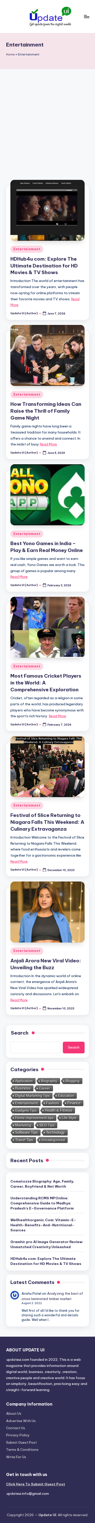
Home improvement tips (34, 1118)
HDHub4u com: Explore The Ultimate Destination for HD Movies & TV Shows (44, 266)
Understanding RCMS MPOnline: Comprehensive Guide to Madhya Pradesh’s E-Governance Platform (42, 1203)
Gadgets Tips (25, 1110)
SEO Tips (47, 1125)
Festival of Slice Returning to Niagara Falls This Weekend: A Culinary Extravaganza (47, 822)
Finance (74, 1103)
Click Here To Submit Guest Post (35, 1484)
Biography (49, 1081)
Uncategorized (53, 1140)
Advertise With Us (21, 1421)
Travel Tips (24, 1140)
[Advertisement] (47, 119)
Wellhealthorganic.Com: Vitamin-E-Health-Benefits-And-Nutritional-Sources (43, 1225)
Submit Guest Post (21, 1442)
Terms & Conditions (22, 1449)
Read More (48, 444)
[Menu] (86, 16)
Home (10, 54)
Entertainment (26, 249)
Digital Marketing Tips (32, 1096)
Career (44, 1088)
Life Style (69, 1118)
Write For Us (16, 1457)
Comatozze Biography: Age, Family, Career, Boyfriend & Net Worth (42, 1184)
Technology (55, 1132)
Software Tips (26, 1132)
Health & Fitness (58, 1110)
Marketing (23, 1125)
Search (74, 1047)
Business (23, 1088)
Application (24, 1081)
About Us (13, 1413)
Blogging (73, 1081)
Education (66, 1096)
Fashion (52, 1103)
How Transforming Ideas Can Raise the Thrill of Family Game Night (45, 411)
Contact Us (15, 1428)
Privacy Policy (18, 1435)
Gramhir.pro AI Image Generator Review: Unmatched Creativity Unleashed (46, 1244)
